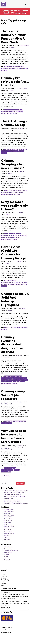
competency (16, 327)
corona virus (19, 282)
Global (6, 556)
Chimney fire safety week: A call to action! (16, 503)
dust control (17, 379)
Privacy (3, 585)
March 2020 (7, 522)
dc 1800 (3, 379)
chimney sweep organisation (16, 192)
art (5, 149)
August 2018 (7, 535)
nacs (22, 284)
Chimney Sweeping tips (20, 447)
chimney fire (7, 109)
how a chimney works (15, 68)
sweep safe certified (12, 113)
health (14, 284)
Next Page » (5, 475)
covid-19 (25, 282)
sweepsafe (4, 152)
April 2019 (7, 528)
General (11, 90)
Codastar (20, 128)
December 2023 (8, 511)
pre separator (23, 421)
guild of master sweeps (7, 284)
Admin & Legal (9, 447)
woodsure (14, 239)
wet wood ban (16, 237)
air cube (6, 376)
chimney (4, 151)
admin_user (22, 171)
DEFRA (11, 235)
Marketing (9, 449)
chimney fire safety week (17, 109)
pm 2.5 (16, 381)
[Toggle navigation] (26, 4)
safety (21, 111)
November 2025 (8, 509)
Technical (11, 47)
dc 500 (7, 379)
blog (23, 66)
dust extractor (24, 379)
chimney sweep (5, 68)
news (12, 194)
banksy (8, 149)
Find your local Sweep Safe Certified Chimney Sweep (16, 11)
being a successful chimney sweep (13, 66)
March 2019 (7, 530)
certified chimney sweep (10, 468)
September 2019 (9, 526)
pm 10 (12, 381)
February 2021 (8, 520)
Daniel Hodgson (24, 45)
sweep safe (4, 70)
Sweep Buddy (5, 580)
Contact (3, 583)
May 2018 (7, 541)
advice (6, 280)
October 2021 (8, 519)
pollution (25, 327)
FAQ (2, 581)
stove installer (24, 68)
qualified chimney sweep (7, 469)
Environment (8, 552)
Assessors (4, 576)
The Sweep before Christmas (12, 494)
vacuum (9, 423)
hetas (17, 111)
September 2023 (9, 515)
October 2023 (8, 513)
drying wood (17, 235)
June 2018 (7, 539)
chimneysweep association (20, 378)
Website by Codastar (7, 632)
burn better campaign (10, 233)
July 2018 (7, 537)
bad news (7, 190)
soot (17, 151)
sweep (22, 381)
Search (20, 483)
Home (3, 574)
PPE (19, 381)
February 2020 (8, 524)
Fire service (12, 111)
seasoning (4, 237)
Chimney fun (8, 130)
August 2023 (7, 517)
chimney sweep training (7, 378)
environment (24, 235)
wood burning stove (6, 239)
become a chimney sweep (17, 149)
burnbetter (18, 233)
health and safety (11, 151)
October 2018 (8, 531)
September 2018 (9, 533)
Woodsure (4, 578)
